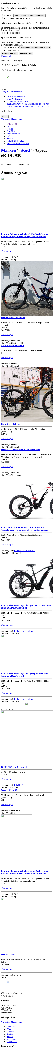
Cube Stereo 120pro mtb (12, 345)
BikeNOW (19, 785)
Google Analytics (11, 50)
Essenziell (8, 15)
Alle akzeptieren (26, 53)
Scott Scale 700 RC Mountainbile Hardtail (20, 449)
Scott (25, 150)
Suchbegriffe (6, 111)
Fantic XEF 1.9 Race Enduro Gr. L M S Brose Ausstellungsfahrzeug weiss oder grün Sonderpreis (24, 528)
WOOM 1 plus (8, 954)
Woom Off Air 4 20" (10, 790)
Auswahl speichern (9, 53)
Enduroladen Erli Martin (24, 550)
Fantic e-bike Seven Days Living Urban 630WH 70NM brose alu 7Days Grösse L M (26, 606)
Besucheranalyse (11, 47)
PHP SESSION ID (12, 33)
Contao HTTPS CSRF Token (17, 18)
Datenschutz (6, 56)
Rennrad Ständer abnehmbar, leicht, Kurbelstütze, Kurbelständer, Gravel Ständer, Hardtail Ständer (24, 235)
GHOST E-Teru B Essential (14, 767)
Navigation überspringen (11, 92)
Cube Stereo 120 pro (10, 424)
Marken (8, 150)
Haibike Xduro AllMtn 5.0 (13, 317)
